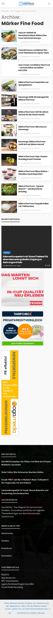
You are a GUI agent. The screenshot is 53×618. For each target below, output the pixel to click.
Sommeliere (6, 556)
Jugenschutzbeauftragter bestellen (17, 584)
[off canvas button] (3, 3)
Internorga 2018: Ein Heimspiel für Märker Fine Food (33, 98)
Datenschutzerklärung (31, 613)
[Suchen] (49, 3)
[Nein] (49, 608)
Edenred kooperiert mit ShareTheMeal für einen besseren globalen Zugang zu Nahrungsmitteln (25, 259)
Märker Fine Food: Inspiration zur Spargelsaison (33, 83)
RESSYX (5, 574)
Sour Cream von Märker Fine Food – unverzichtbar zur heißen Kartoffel (34, 68)
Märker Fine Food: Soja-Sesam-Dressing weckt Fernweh (33, 158)
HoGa (6, 252)
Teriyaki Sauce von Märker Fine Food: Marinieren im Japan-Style (33, 51)
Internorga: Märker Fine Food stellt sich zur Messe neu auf (31, 143)
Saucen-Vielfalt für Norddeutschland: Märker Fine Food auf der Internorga (32, 35)
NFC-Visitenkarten (9, 581)
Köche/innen (6, 548)
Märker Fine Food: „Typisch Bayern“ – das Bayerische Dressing (30, 189)
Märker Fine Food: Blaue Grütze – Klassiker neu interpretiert (33, 172)
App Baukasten (8, 578)
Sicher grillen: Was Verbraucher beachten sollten (22, 472)
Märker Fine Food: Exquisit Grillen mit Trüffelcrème (33, 205)
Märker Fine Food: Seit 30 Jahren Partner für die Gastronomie (33, 113)
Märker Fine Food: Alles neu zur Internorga (32, 128)
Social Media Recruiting (12, 587)
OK (9, 613)
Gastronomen (7, 533)
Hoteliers (5, 541)
